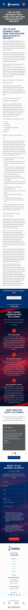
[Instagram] (19, 594)
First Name (5, 481)
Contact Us (14, 571)
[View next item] (15, 453)
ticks (15, 112)
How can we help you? (8, 506)
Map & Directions (14, 583)
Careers (14, 569)
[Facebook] (8, 594)
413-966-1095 (14, 306)
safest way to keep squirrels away (13, 230)
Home (14, 561)
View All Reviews (14, 457)
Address (5, 498)
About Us (14, 563)
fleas (20, 112)
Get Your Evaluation (14, 297)
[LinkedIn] (16, 594)
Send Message (14, 539)
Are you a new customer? (8, 502)
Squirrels (5, 41)
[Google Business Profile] (11, 594)
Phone (4, 490)
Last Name (5, 486)
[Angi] (14, 594)
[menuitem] (4, 602)
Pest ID (14, 566)
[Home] (13, 4)
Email (4, 494)
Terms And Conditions (14, 535)
